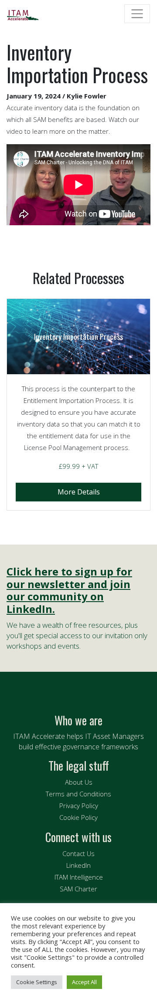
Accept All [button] (84, 982)
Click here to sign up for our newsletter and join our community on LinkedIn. (69, 590)
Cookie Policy (78, 817)
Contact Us (78, 853)
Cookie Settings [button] (36, 982)
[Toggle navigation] (137, 13)
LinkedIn (78, 865)
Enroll (78, 492)
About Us (78, 782)
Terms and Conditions (78, 793)
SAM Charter (78, 888)
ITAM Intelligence (79, 877)
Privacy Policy (78, 805)
